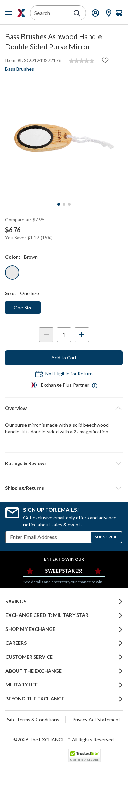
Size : (11, 293)
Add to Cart (64, 357)
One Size (23, 307)
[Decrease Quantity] (46, 334)
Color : (12, 257)
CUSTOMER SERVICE (29, 657)
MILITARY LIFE (21, 684)
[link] (81, 61)
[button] (64, 463)
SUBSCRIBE (106, 536)
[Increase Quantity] (82, 334)
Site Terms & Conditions (33, 719)
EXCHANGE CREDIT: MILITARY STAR (47, 615)
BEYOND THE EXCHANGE (34, 698)
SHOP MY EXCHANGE (30, 629)
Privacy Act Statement (96, 719)
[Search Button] (77, 13)
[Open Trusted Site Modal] (84, 755)
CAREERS (16, 643)
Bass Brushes (19, 69)
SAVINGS (15, 601)
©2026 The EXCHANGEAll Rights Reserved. (64, 739)
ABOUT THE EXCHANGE (33, 671)
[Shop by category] (10, 13)
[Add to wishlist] (105, 60)
